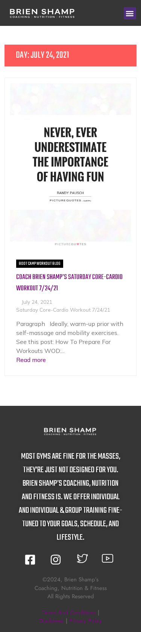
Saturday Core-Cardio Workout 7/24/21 (63, 309)
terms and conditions (69, 612)
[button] (130, 13)
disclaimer (51, 621)
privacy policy (85, 621)
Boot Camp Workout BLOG (40, 263)
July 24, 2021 (37, 302)
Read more (31, 359)
